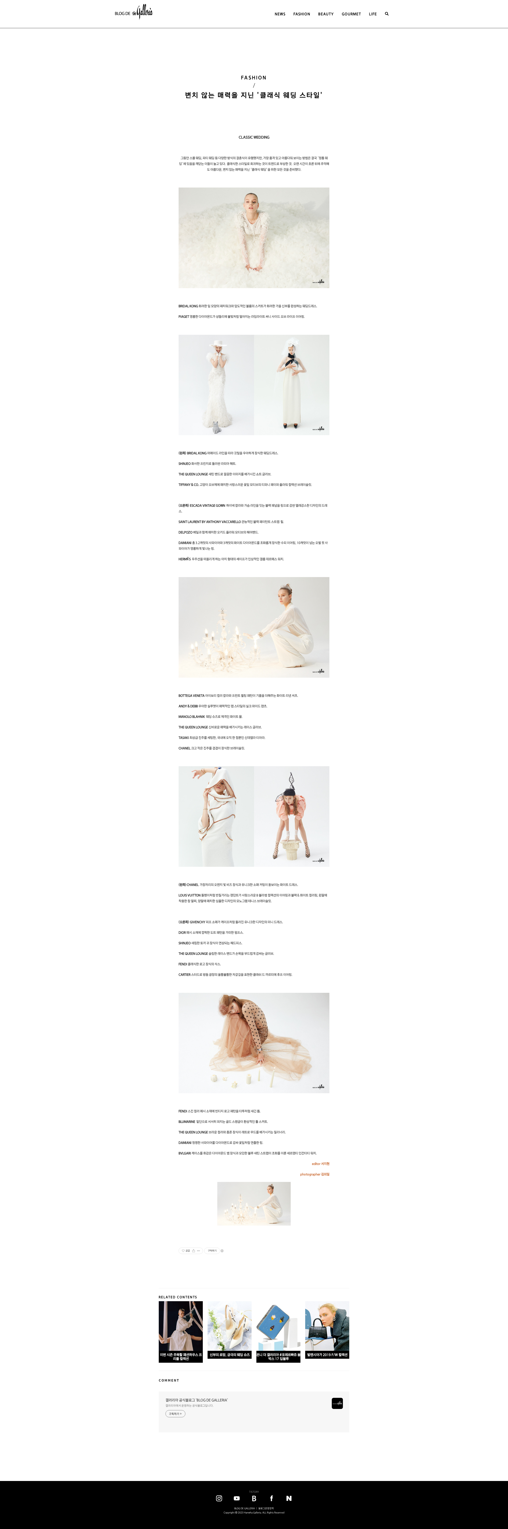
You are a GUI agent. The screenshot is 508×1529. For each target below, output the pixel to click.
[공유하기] (193, 1251)
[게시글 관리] (198, 1251)
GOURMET (351, 14)
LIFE (373, 14)
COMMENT (169, 1380)
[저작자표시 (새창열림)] (222, 1250)
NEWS (280, 14)
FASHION (301, 14)
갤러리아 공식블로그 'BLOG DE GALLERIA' (196, 1400)
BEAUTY (326, 14)
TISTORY (254, 1491)
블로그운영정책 (266, 1508)
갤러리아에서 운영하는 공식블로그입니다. (189, 1405)
